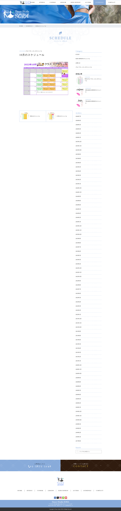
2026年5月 (78, 124)
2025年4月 (78, 171)
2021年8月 (78, 335)
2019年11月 (78, 415)
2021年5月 (78, 344)
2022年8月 (78, 285)
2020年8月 (78, 382)
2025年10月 (78, 150)
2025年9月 (78, 154)
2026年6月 (78, 120)
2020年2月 (78, 403)
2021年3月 (78, 352)
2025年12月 (78, 141)
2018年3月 (78, 428)
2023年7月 (78, 247)
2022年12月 (78, 268)
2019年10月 (78, 420)
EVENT (78, 54)
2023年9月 (78, 238)
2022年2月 (78, 310)
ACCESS (88, 2)
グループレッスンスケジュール (84, 67)
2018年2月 (78, 432)
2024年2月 (78, 217)
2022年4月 (78, 301)
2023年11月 (78, 230)
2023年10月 (78, 234)
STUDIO (42, 2)
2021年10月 (78, 327)
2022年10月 (78, 276)
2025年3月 (78, 175)
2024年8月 (78, 200)
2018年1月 (78, 436)
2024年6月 (78, 204)
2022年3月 (78, 306)
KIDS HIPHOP (76, 2)
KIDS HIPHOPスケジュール (83, 58)
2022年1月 (78, 314)
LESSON (63, 2)
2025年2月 (78, 179)
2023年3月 (78, 259)
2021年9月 (78, 331)
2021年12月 (78, 318)
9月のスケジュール (35, 116)
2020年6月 (78, 386)
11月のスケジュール (62, 116)
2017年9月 (78, 441)
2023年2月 (78, 264)
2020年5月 (78, 390)
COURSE (53, 2)
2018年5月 (78, 424)
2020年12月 (78, 365)
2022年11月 (78, 272)
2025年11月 (78, 145)
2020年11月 (78, 369)
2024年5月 (78, 209)
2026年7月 (78, 116)
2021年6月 (78, 339)
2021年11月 (78, 323)
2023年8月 (78, 242)
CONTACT (111, 2)
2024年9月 (78, 196)
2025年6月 (78, 162)
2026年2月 (78, 133)
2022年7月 (78, 289)
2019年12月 (78, 411)
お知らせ (78, 63)
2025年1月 (78, 183)
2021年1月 (78, 360)
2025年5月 (78, 167)
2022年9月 (78, 280)
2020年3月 (78, 398)
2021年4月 (78, 348)
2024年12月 (78, 188)
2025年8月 (78, 158)
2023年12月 (78, 226)
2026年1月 (78, 137)
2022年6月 (78, 293)
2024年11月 (78, 192)
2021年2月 (78, 356)
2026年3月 (78, 129)
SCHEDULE (99, 2)
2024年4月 (78, 213)
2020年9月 (78, 377)
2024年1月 (78, 221)
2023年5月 (78, 255)
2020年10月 (78, 373)
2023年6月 (78, 251)
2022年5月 (78, 297)
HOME (32, 2)
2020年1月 (78, 407)
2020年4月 (78, 394)
